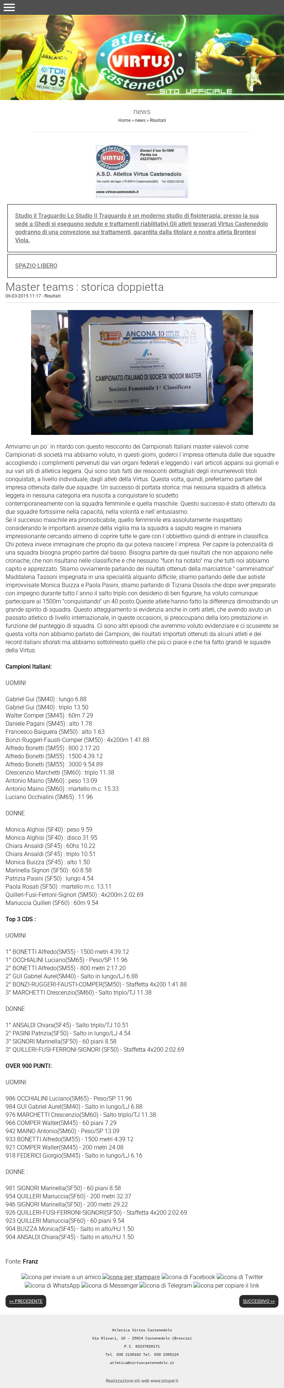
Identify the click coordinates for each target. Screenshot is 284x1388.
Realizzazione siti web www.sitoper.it (142, 1381)
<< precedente (26, 1301)
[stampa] (131, 1277)
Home (124, 120)
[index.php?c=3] (142, 56)
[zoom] (142, 432)
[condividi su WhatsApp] (52, 1285)
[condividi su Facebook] (188, 1277)
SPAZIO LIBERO (36, 265)
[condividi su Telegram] (165, 1285)
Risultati (158, 120)
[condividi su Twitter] (240, 1277)
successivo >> (259, 1301)
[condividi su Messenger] (109, 1285)
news (140, 120)
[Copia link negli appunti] (226, 1285)
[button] (9, 7)
